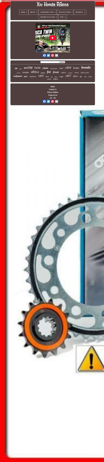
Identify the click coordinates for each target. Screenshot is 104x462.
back (20, 68)
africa (35, 72)
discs (75, 76)
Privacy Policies (52, 92)
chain (45, 68)
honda (86, 67)
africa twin (85, 73)
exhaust (18, 76)
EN (51, 98)
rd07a (63, 73)
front (56, 72)
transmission (53, 68)
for (49, 72)
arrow (18, 73)
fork (52, 77)
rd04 (68, 67)
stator (90, 76)
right (85, 76)
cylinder (70, 73)
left (16, 68)
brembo (25, 72)
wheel (77, 73)
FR (54, 98)
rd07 (68, 75)
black (56, 77)
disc (81, 76)
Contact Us (53, 89)
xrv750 (28, 67)
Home (53, 86)
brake (76, 67)
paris (49, 79)
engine (43, 73)
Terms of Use (52, 95)
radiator (61, 76)
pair (25, 76)
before (55, 79)
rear (61, 68)
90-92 (47, 76)
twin (37, 67)
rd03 (41, 75)
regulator (32, 76)
